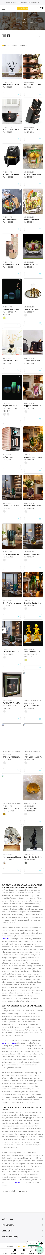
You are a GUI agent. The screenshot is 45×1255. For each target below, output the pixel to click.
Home (13, 22)
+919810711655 (11, 2)
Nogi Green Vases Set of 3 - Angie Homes (19, 406)
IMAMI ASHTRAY (30, 808)
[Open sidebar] (3, 630)
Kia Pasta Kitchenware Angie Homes (17, 174)
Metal (24, 45)
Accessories (22, 22)
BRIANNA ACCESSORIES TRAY (14, 757)
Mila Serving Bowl (10, 219)
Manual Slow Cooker (11, 129)
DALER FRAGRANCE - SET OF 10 (15, 361)
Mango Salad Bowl (31, 219)
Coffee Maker (8, 457)
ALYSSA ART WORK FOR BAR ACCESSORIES (19, 703)
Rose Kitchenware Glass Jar (14, 264)
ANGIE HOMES (7, 82)
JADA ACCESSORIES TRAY (34, 757)
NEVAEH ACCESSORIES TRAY (13, 808)
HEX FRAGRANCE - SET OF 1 (13, 84)
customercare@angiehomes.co (31, 2)
